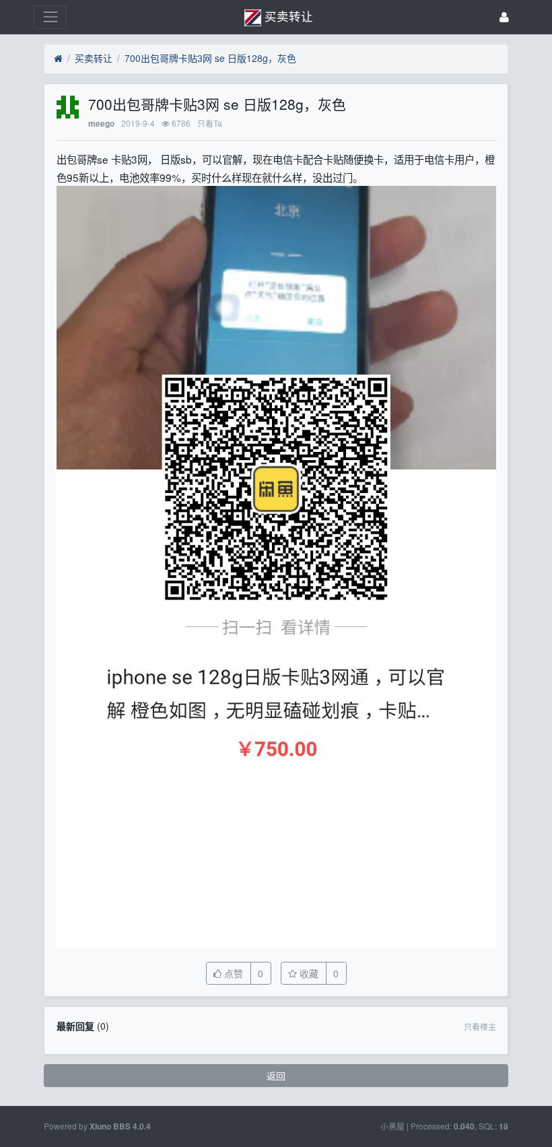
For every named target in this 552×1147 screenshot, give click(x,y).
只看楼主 (480, 1026)
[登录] (504, 17)
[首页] (58, 58)
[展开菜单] (50, 17)
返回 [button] (276, 1075)
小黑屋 (392, 1126)
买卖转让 (93, 58)
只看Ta (209, 123)
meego (101, 123)
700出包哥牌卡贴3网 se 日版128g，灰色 (210, 58)
